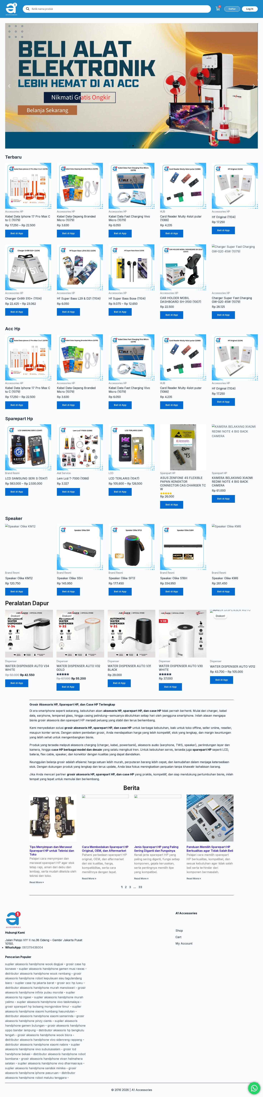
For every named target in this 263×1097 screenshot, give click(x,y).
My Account (184, 943)
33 (140, 887)
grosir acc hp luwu (70, 983)
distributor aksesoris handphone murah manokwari (40, 988)
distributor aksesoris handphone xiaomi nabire (36, 1044)
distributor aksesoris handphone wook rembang (37, 973)
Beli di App (17, 233)
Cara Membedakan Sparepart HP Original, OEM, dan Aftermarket (105, 848)
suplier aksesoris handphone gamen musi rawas (51, 969)
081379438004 (32, 947)
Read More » (37, 882)
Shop (179, 930)
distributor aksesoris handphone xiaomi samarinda (39, 1016)
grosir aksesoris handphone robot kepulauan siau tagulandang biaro (43, 978)
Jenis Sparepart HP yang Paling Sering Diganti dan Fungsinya (156, 848)
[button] (9, 86)
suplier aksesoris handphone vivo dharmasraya (50, 1063)
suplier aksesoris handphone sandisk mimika (35, 1068)
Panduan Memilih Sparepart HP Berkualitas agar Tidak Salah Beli (210, 848)
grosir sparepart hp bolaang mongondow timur (37, 1006)
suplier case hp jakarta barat (34, 983)
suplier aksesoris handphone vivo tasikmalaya (48, 1002)
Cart (178, 937)
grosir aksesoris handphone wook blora (45, 1035)
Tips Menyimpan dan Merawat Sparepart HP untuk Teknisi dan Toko (52, 850)
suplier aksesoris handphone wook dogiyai (34, 964)
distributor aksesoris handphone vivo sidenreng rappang (43, 1039)
